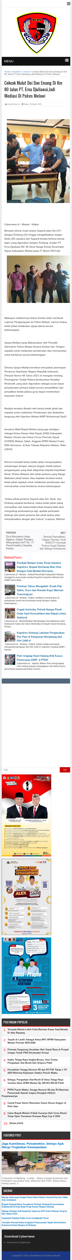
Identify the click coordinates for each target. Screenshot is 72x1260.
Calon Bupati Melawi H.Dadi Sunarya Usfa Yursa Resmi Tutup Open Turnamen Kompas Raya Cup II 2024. (37, 1115)
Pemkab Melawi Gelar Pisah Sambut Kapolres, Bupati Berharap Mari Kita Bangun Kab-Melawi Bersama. (39, 566)
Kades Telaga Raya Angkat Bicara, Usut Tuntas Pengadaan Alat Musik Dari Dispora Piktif (33, 1061)
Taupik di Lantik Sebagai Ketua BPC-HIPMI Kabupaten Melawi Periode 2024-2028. (37, 1041)
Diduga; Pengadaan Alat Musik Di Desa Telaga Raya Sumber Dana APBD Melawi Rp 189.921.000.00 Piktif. (36, 1081)
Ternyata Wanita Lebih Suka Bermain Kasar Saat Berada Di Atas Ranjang (38, 1031)
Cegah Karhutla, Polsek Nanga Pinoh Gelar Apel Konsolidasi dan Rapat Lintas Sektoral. (41, 613)
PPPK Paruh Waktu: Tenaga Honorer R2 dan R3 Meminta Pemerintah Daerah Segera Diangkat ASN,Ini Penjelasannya (35, 1092)
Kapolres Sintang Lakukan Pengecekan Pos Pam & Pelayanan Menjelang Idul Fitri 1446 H (40, 636)
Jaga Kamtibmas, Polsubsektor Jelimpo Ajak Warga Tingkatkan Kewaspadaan (33, 1145)
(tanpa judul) (16, 1123)
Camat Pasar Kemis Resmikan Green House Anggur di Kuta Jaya (37, 1104)
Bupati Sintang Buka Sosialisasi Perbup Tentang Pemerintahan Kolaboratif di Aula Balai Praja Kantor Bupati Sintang (33, 1205)
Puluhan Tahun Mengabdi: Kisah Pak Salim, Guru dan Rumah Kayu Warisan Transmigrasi (40, 590)
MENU (8, 61)
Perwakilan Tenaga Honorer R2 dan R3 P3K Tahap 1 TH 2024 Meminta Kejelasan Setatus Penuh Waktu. (37, 1071)
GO (64, 770)
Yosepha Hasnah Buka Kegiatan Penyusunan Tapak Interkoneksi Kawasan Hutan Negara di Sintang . (34, 1223)
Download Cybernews (18, 1242)
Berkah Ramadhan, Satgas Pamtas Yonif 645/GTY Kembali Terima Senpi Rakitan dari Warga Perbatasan (53, 542)
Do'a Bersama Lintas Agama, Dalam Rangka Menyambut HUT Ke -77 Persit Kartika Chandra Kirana (20, 542)
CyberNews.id (35, 1255)
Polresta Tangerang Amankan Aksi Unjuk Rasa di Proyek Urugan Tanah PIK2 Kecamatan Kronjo (38, 1051)
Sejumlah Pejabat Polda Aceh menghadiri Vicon (25, 1218)
